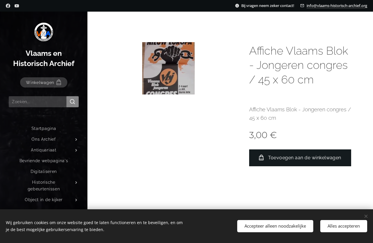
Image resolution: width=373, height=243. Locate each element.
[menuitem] (44, 128)
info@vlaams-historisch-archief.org (337, 5)
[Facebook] (8, 6)
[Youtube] (16, 6)
